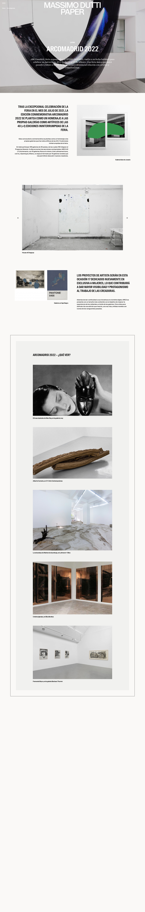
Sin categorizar (11, 8)
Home (3, 8)
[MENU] (3, 3)
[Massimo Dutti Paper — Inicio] (72, 8)
